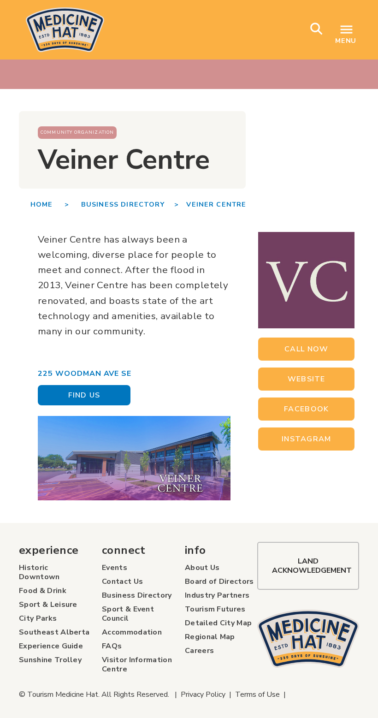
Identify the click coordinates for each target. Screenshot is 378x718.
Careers (199, 650)
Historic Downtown (39, 572)
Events (114, 567)
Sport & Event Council (128, 614)
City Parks (38, 618)
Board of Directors (219, 581)
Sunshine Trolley (50, 660)
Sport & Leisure (48, 604)
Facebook (306, 409)
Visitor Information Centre (137, 664)
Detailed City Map (218, 623)
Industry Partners (217, 595)
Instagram (306, 439)
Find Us (84, 395)
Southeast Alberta (54, 632)
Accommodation (132, 632)
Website (306, 379)
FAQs (112, 646)
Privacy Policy (203, 694)
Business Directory (137, 595)
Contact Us (122, 581)
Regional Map (210, 636)
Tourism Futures (215, 609)
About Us (202, 567)
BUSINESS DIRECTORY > (130, 204)
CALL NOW (306, 349)
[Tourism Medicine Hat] (308, 639)
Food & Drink (42, 590)
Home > (55, 204)
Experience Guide (51, 646)
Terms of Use (257, 694)
